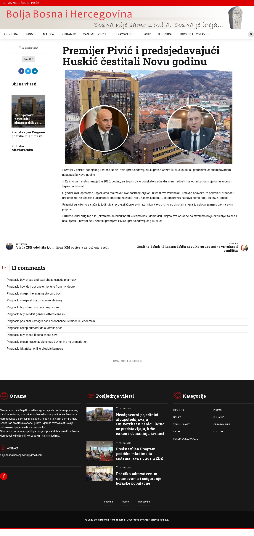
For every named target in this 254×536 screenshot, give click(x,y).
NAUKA (48, 34)
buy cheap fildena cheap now (38, 335)
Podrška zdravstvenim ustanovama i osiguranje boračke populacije (138, 478)
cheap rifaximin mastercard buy (40, 293)
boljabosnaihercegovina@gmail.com (21, 455)
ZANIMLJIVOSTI (94, 34)
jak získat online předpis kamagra (41, 348)
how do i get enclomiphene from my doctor (48, 286)
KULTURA (165, 34)
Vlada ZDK (28, 59)
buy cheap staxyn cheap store (39, 307)
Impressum (144, 501)
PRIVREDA (11, 34)
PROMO (30, 34)
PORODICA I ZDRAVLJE (194, 34)
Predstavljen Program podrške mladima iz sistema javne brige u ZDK (139, 454)
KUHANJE (68, 34)
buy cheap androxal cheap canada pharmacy (48, 279)
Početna (108, 501)
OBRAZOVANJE (124, 34)
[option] (149, 117)
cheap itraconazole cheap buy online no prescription (53, 341)
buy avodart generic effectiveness (42, 314)
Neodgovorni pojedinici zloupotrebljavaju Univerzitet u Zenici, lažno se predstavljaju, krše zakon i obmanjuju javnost (140, 424)
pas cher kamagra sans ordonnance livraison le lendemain (57, 321)
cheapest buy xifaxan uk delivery (41, 300)
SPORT (146, 34)
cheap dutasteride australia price (41, 328)
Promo (125, 501)
